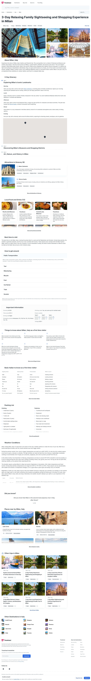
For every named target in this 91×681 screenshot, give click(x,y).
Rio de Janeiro (83, 656)
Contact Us (62, 649)
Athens (72, 649)
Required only (79, 678)
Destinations (62, 642)
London (72, 644)
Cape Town (82, 654)
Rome (81, 644)
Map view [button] (25, 2)
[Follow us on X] (9, 669)
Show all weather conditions (34, 486)
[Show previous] (3, 498)
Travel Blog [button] (39, 2)
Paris (81, 642)
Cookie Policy (16, 679)
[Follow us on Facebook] (11, 669)
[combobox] (45, 8)
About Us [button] (32, 2)
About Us (62, 644)
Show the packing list (34, 436)
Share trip (87, 25)
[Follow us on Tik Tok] (3, 669)
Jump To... (82, 12)
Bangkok (72, 656)
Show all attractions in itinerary (34, 193)
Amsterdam (82, 649)
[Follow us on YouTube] (7, 669)
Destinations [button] (17, 2)
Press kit (61, 651)
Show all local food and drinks (34, 230)
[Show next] (65, 498)
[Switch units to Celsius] (63, 478)
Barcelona (82, 647)
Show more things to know (34, 361)
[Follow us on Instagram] (5, 669)
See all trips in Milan (34, 610)
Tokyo (72, 647)
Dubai (72, 651)
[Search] (86, 7)
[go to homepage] (6, 3)
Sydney (72, 654)
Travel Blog (62, 647)
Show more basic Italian (34, 398)
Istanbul (81, 651)
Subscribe (26, 656)
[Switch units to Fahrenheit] (65, 478)
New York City (73, 642)
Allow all (87, 678)
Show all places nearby (34, 546)
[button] (34, 81)
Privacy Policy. (21, 661)
